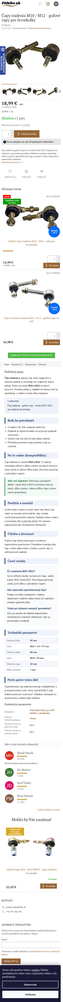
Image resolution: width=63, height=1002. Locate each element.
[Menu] (56, 4)
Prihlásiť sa (11, 961)
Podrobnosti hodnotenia (39, 28)
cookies (35, 970)
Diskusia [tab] (42, 364)
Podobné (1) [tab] (17, 364)
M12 (32, 731)
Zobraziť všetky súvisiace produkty (31, 355)
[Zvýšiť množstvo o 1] (12, 132)
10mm (33, 718)
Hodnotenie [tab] (30, 364)
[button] (31, 886)
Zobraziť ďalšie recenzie (48, 809)
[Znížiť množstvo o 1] (12, 135)
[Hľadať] (40, 4)
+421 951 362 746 (13, 911)
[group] (31, 858)
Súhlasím (30, 994)
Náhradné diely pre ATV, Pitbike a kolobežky (42, 712)
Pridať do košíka (28, 133)
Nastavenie (30, 984)
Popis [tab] (6, 364)
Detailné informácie (11, 162)
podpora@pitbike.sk (16, 907)
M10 (32, 725)
